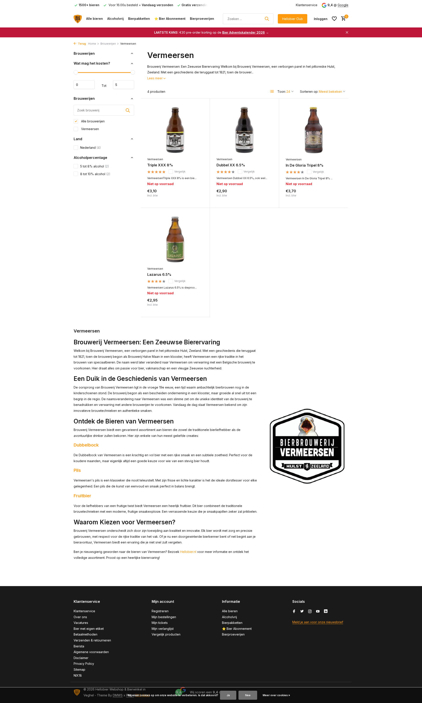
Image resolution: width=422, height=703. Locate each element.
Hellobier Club (292, 19)
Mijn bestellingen (164, 617)
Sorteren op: (309, 91)
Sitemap (79, 669)
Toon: (281, 91)
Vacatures (81, 623)
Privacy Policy (84, 663)
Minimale (84, 84)
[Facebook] (294, 611)
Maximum (123, 84)
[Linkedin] (325, 611)
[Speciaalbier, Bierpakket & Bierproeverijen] (78, 18)
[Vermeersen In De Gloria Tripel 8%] (314, 130)
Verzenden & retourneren (92, 640)
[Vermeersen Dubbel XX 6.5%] (244, 130)
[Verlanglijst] (334, 18)
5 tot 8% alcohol (94, 166)
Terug (81, 43)
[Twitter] (302, 611)
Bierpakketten (139, 18)
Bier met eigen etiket (89, 628)
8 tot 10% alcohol (95, 174)
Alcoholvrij (115, 18)
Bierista (79, 646)
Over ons (80, 617)
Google (343, 5)
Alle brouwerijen (92, 121)
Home (92, 43)
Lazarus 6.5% (159, 274)
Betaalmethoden (85, 634)
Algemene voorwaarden (91, 652)
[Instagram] (310, 611)
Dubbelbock (86, 445)
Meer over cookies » (276, 695)
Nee (248, 695)
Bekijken (193, 196)
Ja (228, 695)
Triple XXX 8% (160, 165)
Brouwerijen (108, 43)
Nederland (90, 147)
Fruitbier (82, 495)
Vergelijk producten (166, 634)
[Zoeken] (267, 18)
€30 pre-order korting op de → (211, 32)
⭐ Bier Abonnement (170, 18)
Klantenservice (306, 5)
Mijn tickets (160, 623)
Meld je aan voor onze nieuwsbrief (317, 622)
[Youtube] (318, 611)
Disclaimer (81, 658)
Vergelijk (180, 171)
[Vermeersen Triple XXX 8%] (175, 130)
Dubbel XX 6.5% (230, 165)
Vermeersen (89, 129)
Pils (77, 470)
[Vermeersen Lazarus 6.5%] (175, 239)
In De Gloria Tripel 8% (305, 165)
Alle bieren (94, 18)
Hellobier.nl (188, 552)
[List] (272, 91)
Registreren (160, 611)
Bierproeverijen (202, 18)
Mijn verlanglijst (163, 628)
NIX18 (78, 675)
